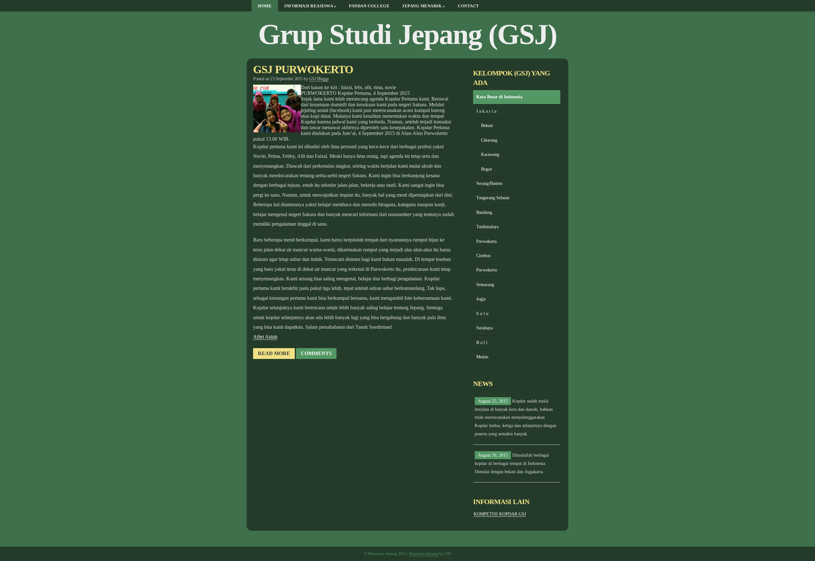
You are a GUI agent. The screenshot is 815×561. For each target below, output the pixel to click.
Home (265, 6)
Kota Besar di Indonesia (499, 97)
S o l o (482, 313)
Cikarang (489, 140)
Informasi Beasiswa (310, 6)
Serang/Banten (489, 183)
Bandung (484, 212)
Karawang (490, 154)
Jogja (480, 299)
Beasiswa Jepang (423, 553)
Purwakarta (486, 241)
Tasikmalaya (487, 226)
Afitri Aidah (265, 337)
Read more (274, 353)
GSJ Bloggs (319, 78)
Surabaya (484, 328)
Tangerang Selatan (492, 197)
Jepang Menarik (423, 6)
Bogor (486, 169)
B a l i (481, 342)
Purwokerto (486, 270)
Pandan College (369, 6)
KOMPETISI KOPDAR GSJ (500, 514)
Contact (468, 6)
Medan (482, 356)
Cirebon (483, 255)
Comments (316, 353)
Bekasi (487, 125)
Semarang (485, 284)
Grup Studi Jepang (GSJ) (407, 34)
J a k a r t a (486, 111)
